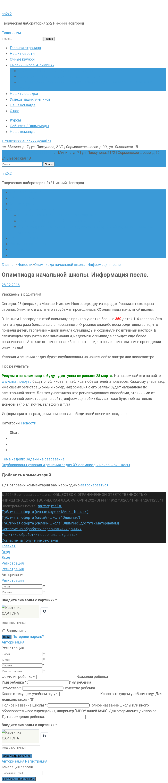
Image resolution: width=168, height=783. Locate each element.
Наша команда (22, 105)
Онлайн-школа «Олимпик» (32, 65)
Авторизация (13, 642)
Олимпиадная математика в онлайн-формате (57, 71)
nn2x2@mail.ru (38, 141)
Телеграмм (11, 32)
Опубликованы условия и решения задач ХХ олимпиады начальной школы (66, 465)
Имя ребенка (15, 682)
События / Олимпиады (29, 126)
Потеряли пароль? (28, 636)
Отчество (12, 688)
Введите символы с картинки (29, 600)
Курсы (15, 120)
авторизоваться (94, 485)
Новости (28, 423)
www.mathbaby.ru (17, 381)
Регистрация (13, 580)
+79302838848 (14, 141)
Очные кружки (22, 59)
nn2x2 (7, 14)
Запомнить (16, 631)
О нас (14, 111)
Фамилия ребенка (19, 676)
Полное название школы (25, 705)
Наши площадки (24, 93)
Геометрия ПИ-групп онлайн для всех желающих (60, 76)
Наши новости (22, 53)
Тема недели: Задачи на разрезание (33, 459)
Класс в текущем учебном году (30, 694)
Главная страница (25, 48)
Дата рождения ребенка (23, 716)
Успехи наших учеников (30, 99)
